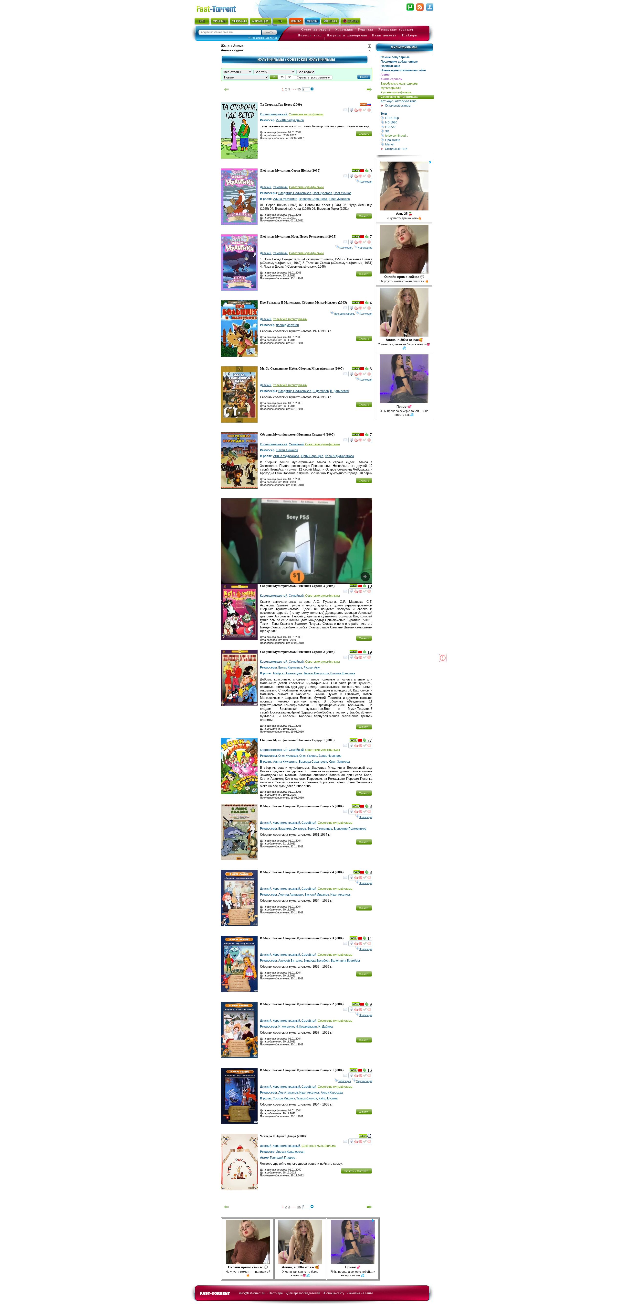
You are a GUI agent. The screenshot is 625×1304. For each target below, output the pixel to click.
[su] (362, 171)
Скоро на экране (315, 29)
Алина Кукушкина (285, 199)
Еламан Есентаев (342, 673)
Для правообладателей (303, 1293)
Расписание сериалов (396, 29)
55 (299, 89)
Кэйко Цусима (328, 1098)
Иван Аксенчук (340, 894)
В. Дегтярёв (320, 391)
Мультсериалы (391, 88)
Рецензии (365, 29)
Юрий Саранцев (312, 456)
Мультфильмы (404, 47)
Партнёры (276, 1293)
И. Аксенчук (286, 1026)
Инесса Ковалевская (290, 1151)
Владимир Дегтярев (292, 828)
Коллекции (344, 29)
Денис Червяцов (330, 755)
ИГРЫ (332, 21)
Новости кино (310, 35)
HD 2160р (408, 118)
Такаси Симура (306, 1098)
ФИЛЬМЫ (219, 21)
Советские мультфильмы (399, 97)
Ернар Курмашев (290, 667)
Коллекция (365, 181)
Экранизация (364, 1081)
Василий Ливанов (316, 894)
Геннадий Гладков (282, 1157)
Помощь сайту (334, 1293)
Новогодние (365, 247)
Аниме (385, 75)
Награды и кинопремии (347, 35)
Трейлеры (409, 35)
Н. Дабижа (325, 1026)
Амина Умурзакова (286, 456)
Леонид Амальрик (290, 894)
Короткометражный (273, 114)
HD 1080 (408, 122)
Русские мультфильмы (396, 92)
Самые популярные (395, 57)
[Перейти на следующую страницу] (369, 89)
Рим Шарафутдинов (290, 120)
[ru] (369, 105)
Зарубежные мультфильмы (399, 83)
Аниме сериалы (392, 79)
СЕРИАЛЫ (239, 21)
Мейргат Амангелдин (287, 673)
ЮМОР (296, 21)
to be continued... (408, 135)
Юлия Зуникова (339, 199)
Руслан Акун (312, 667)
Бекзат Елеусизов (316, 673)
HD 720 (408, 127)
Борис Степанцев (319, 828)
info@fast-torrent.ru (252, 1293)
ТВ (280, 21)
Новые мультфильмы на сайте (403, 70)
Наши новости (384, 35)
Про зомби (408, 140)
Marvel (408, 144)
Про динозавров (344, 313)
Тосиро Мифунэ (284, 1098)
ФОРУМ (312, 21)
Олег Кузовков (322, 193)
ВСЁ (202, 21)
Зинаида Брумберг (316, 960)
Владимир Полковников (294, 193)
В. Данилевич (339, 391)
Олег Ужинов (342, 193)
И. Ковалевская (306, 1026)
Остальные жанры (398, 105)
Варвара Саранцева (313, 199)
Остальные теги (396, 149)
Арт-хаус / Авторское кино (399, 101)
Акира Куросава (332, 1092)
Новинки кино (390, 66)
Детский (265, 187)
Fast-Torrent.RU (220, 8)
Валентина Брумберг (345, 960)
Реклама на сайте (360, 1293)
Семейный (280, 187)
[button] (364, 77)
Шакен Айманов (287, 450)
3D (408, 131)
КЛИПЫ (353, 21)
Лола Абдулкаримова (339, 456)
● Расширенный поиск (262, 37)
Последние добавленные (399, 61)
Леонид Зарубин (287, 325)
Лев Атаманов (288, 1092)
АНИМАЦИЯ (260, 21)
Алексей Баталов (290, 960)
